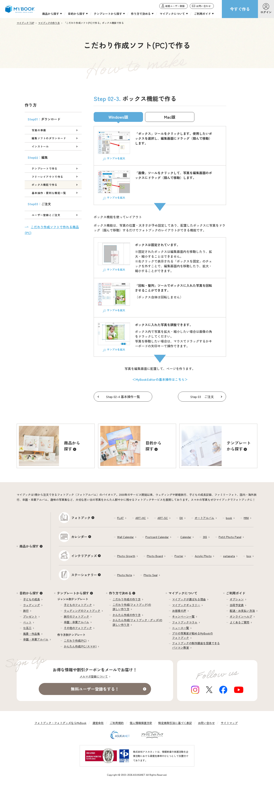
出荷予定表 (237, 605)
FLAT (120, 518)
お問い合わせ (206, 722)
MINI (246, 518)
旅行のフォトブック (76, 616)
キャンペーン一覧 (183, 616)
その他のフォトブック (78, 628)
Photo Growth (126, 556)
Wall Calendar (125, 537)
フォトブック (80, 517)
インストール (40, 146)
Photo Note (124, 575)
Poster (179, 556)
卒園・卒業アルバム (35, 639)
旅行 (26, 611)
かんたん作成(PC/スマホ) (80, 646)
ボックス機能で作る (45, 185)
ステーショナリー (84, 574)
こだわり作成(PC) (75, 640)
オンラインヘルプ (241, 616)
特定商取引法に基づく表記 (175, 722)
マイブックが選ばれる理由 (189, 599)
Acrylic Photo (203, 556)
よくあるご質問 (239, 622)
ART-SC (162, 518)
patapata (229, 556)
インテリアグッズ (84, 555)
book (229, 518)
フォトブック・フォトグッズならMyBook (60, 722)
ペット (27, 622)
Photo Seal (150, 575)
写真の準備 (39, 130)
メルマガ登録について (94, 676)
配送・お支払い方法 (242, 611)
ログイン (266, 12)
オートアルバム (204, 518)
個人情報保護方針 (141, 722)
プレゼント (30, 616)
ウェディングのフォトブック (82, 611)
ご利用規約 (117, 722)
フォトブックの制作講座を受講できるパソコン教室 (196, 645)
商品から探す (29, 546)
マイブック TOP (25, 22)
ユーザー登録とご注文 (46, 215)
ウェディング (31, 605)
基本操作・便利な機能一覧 (49, 193)
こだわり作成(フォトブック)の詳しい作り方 (132, 607)
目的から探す (29, 593)
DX (181, 518)
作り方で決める (120, 593)
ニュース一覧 (180, 628)
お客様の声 (179, 611)
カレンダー (79, 536)
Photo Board (155, 556)
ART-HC (140, 518)
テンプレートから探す (73, 593)
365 (205, 537)
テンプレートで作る (45, 168)
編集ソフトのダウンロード (49, 138)
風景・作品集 (31, 634)
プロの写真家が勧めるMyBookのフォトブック (192, 635)
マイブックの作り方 (49, 22)
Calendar (185, 537)
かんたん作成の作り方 (127, 615)
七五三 (27, 628)
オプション (237, 599)
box (249, 556)
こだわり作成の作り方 (127, 599)
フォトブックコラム (184, 622)
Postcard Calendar (157, 537)
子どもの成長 (31, 599)
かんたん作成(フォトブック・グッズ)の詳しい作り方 (137, 622)
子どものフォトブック (78, 605)
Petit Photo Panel (230, 537)
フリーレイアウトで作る (47, 177)
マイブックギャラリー (186, 605)
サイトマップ (229, 722)
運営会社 (98, 722)
